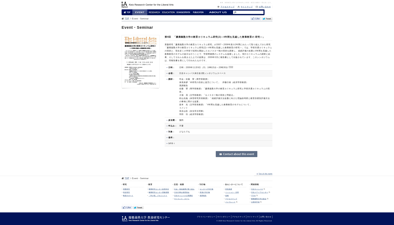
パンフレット (230, 202)
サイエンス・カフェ (181, 199)
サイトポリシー (223, 217)
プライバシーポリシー (206, 217)
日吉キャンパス (257, 189)
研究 (125, 184)
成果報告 (203, 195)
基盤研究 (126, 189)
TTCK (253, 195)
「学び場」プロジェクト (158, 195)
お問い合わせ (265, 7)
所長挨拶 (228, 189)
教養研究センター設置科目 (159, 189)
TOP (127, 18)
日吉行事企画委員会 (181, 192)
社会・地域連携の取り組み (184, 189)
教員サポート (128, 195)
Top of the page (265, 174)
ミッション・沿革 (232, 192)
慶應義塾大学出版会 (258, 199)
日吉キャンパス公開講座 (183, 195)
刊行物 (202, 184)
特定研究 (126, 192)
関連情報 (255, 184)
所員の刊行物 (205, 192)
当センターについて (234, 184)
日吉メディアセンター (259, 192)
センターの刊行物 (206, 189)
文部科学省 (255, 202)
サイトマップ (247, 7)
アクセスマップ (228, 7)
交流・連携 (179, 184)
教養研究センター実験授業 (159, 192)
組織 (227, 195)
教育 (150, 184)
